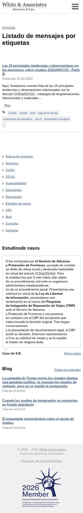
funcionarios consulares (57, 119)
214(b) (10, 170)
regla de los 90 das (48, 113)
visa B (38, 119)
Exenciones (14, 190)
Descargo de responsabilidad (41, 461)
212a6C (12, 113)
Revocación (14, 197)
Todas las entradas (67, 370)
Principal (8, 28)
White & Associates (52, 449)
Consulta (12, 223)
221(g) (10, 176)
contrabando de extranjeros (18, 119)
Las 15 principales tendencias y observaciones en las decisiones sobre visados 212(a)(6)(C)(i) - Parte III (41, 70)
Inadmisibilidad (16, 183)
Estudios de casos (18, 203)
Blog (9, 217)
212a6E (23, 113)
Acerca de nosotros (19, 156)
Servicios (12, 163)
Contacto (12, 230)
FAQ (9, 210)
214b (32, 113)
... (4, 125)
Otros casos (72, 353)
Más (7, 105)
